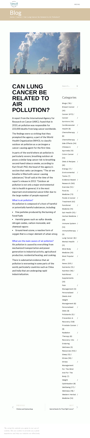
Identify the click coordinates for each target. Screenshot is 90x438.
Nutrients (67, 267)
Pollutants (68, 314)
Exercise (67, 187)
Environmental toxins (68, 174)
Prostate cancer (69, 327)
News (66, 263)
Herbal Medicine (69, 218)
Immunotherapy (69, 232)
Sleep (66, 354)
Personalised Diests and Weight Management (69, 298)
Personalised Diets (67, 309)
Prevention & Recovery (68, 320)
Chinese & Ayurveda (67, 149)
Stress (66, 358)
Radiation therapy (67, 334)
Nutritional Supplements (67, 278)
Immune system (69, 225)
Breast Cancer (68, 109)
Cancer (19, 17)
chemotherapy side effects (69, 141)
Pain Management (69, 287)
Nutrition (67, 271)
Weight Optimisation (69, 382)
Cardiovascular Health (68, 127)
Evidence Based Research (69, 181)
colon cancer (68, 156)
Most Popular (68, 258)
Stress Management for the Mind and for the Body (67, 369)
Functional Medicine (67, 207)
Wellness (67, 391)
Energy (66, 169)
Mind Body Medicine (67, 251)
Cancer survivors (68, 120)
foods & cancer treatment (68, 200)
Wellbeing (68, 387)
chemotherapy (68, 134)
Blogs (66, 103)
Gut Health (68, 212)
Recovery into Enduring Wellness (68, 343)
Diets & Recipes (68, 163)
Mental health (68, 243)
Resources (68, 351)
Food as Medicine (67, 192)
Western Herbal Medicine (69, 396)
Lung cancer (69, 238)
